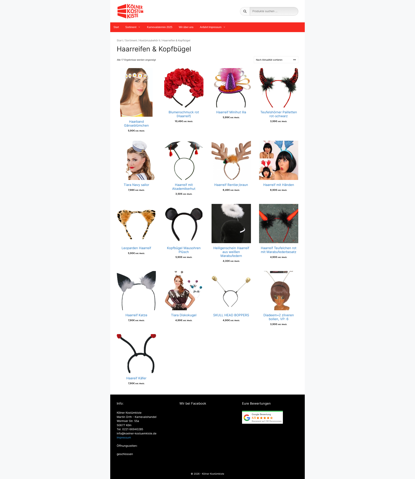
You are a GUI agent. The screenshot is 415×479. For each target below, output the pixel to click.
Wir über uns (186, 27)
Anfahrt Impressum (210, 27)
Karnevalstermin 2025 (159, 27)
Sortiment (130, 27)
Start (116, 27)
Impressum (124, 437)
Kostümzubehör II (149, 40)
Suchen (245, 11)
